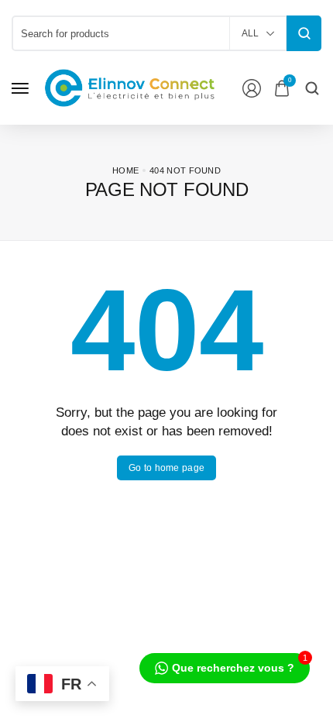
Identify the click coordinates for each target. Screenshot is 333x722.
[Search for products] (304, 33)
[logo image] (130, 87)
